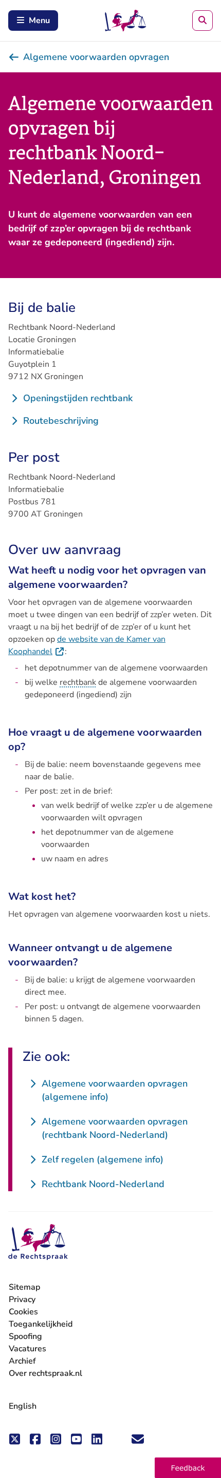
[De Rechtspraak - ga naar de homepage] (38, 1242)
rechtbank (78, 682)
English (22, 1406)
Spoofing (25, 1336)
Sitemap (24, 1287)
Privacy (22, 1299)
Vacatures (27, 1349)
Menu (39, 20)
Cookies (23, 1311)
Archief (22, 1361)
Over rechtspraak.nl (45, 1373)
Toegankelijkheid (40, 1324)
